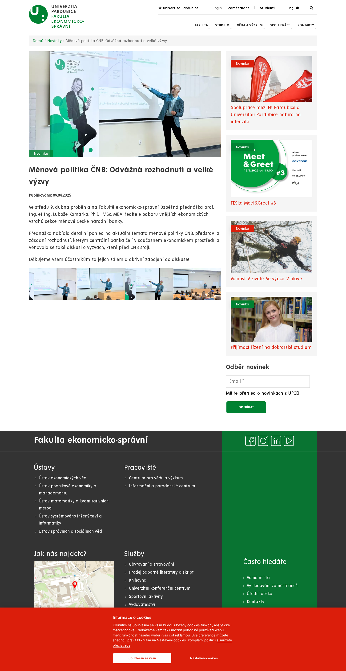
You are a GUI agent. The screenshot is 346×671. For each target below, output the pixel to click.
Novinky (54, 41)
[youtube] (289, 441)
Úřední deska (259, 594)
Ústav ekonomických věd (62, 478)
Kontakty (306, 25)
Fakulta (201, 25)
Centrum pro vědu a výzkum (156, 478)
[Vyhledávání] (311, 8)
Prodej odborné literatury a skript (161, 572)
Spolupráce (280, 25)
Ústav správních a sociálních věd (70, 531)
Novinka (41, 153)
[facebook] (250, 441)
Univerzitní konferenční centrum (159, 588)
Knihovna (137, 580)
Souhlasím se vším (142, 658)
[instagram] (263, 441)
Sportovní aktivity (146, 596)
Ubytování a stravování (151, 564)
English (293, 8)
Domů (38, 41)
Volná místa (258, 578)
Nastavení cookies (204, 658)
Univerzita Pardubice (180, 8)
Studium (222, 25)
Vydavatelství (142, 604)
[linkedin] (276, 441)
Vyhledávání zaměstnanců (272, 586)
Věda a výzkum (250, 25)
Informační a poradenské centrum (162, 486)
